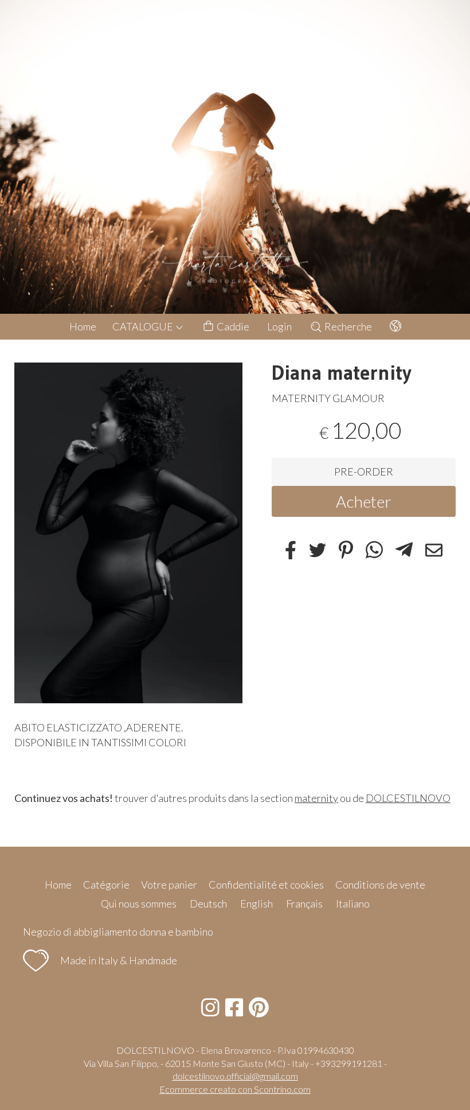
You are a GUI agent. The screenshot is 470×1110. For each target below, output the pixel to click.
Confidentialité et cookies (266, 884)
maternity (316, 798)
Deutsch (208, 903)
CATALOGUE (143, 326)
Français (304, 903)
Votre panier (169, 884)
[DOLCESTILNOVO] (235, 157)
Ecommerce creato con (235, 1089)
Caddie (232, 326)
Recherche (347, 326)
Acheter (363, 501)
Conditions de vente (380, 884)
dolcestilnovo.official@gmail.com (235, 1075)
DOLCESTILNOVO (408, 798)
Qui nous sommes (139, 903)
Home (82, 326)
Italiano (353, 903)
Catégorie (106, 884)
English (256, 903)
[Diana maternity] (128, 533)
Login (279, 326)
